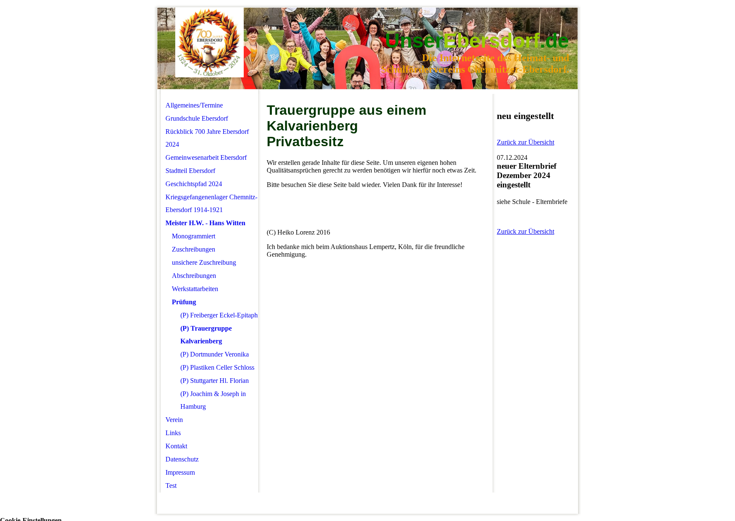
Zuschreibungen (193, 249)
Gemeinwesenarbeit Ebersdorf (206, 157)
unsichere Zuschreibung (204, 262)
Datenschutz (182, 459)
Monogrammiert (193, 236)
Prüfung (184, 302)
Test (171, 485)
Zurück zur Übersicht (525, 142)
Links (173, 432)
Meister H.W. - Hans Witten (205, 223)
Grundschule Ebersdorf (196, 118)
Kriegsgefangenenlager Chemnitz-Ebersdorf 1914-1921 (211, 203)
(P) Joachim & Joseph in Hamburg (213, 400)
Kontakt (176, 446)
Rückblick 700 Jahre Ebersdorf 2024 (207, 138)
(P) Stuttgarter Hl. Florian (214, 380)
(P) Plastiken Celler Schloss (217, 367)
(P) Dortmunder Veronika (214, 354)
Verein (174, 419)
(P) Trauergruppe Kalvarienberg (206, 335)
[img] (209, 43)
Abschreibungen (194, 275)
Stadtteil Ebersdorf (190, 170)
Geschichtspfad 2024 (193, 183)
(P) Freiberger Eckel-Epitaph (219, 315)
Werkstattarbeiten (195, 288)
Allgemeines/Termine (194, 105)
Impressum (180, 472)
